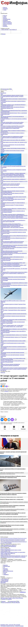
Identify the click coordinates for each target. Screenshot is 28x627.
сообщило (6, 391)
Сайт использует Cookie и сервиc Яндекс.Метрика (12, 597)
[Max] (10, 89)
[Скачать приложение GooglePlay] (16, 32)
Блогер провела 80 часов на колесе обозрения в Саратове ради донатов (14, 538)
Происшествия (6, 566)
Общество (3, 372)
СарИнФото (6, 574)
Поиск (2, 91)
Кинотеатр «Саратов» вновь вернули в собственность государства (13, 539)
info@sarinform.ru (12, 546)
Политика (5, 568)
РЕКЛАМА (3, 582)
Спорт (4, 573)
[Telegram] (3, 34)
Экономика (5, 569)
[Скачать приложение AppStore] (6, 32)
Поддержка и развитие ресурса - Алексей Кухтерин (12, 625)
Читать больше (8, 542)
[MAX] (7, 386)
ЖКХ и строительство (8, 571)
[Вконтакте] (7, 601)
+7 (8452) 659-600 (4, 29)
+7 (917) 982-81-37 (13, 29)
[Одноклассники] (5, 89)
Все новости (3, 92)
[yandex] (6, 602)
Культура (5, 572)
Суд (4, 567)
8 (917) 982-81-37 (12, 545)
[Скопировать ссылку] (8, 386)
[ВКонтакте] (1, 386)
